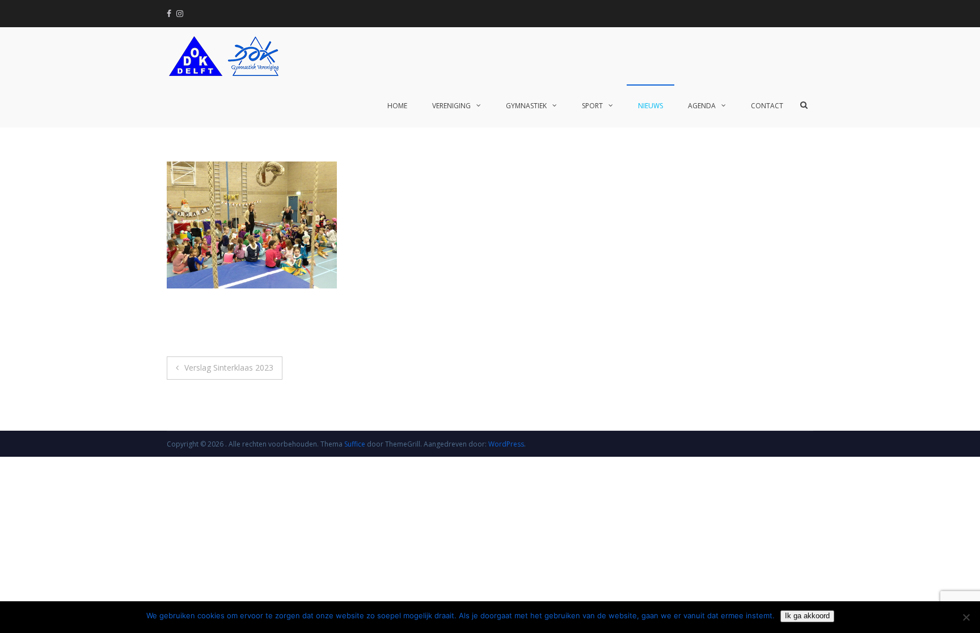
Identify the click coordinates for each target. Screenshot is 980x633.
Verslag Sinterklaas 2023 (228, 367)
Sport (592, 106)
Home (397, 106)
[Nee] (965, 617)
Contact (767, 106)
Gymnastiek (526, 106)
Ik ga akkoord (807, 615)
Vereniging (451, 106)
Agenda (702, 106)
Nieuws (650, 106)
